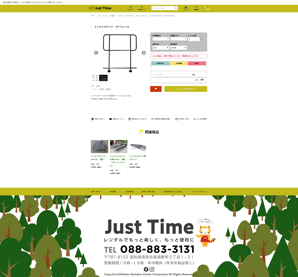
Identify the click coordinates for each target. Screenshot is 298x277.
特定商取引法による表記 (173, 191)
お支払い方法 (184, 119)
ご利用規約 (129, 191)
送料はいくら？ (118, 119)
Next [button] (143, 53)
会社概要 (113, 191)
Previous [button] (96, 53)
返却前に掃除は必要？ (162, 119)
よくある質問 (201, 119)
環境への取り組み (148, 191)
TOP (92, 16)
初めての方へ (100, 119)
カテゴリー (130, 9)
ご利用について (142, 9)
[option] (119, 53)
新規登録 (196, 9)
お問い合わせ (96, 191)
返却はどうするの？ (139, 119)
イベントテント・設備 (106, 16)
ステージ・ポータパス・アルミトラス (132, 16)
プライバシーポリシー (199, 191)
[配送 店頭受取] (161, 48)
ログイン (186, 9)
